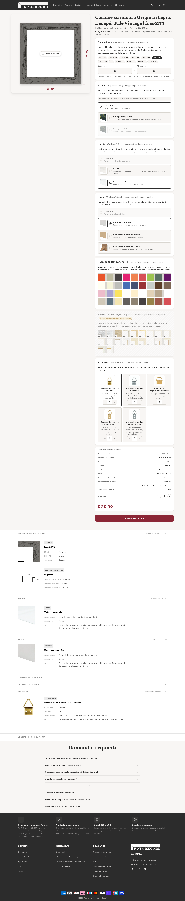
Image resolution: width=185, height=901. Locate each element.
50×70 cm (152, 61)
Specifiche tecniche (102, 866)
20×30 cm (103, 61)
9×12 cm (102, 58)
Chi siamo (22, 852)
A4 (111, 61)
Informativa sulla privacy (67, 857)
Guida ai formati (100, 871)
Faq (20, 866)
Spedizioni (23, 861)
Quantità (102, 496)
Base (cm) (102, 66)
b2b (95, 861)
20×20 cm (157, 58)
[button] (57, 5)
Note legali (61, 852)
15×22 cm (146, 58)
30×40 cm (130, 61)
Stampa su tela (100, 857)
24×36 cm (119, 61)
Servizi (21, 871)
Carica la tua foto (52, 54)
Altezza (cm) (142, 66)
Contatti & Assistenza (28, 857)
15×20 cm (135, 58)
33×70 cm (141, 61)
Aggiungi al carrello (134, 518)
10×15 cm (113, 58)
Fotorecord (88, 898)
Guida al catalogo (101, 876)
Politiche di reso (63, 866)
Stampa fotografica (102, 852)
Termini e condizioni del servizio (70, 861)
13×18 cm (124, 58)
